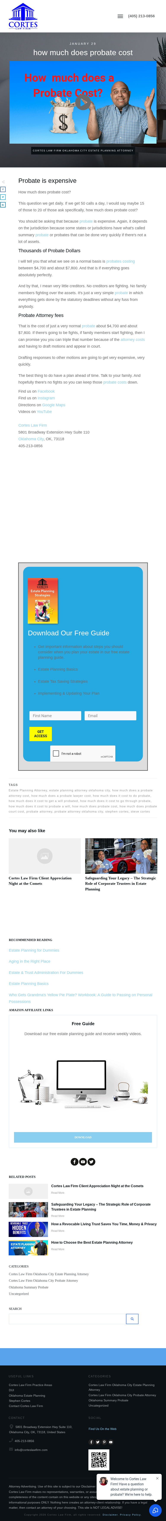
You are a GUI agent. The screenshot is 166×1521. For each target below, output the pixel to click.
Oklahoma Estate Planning (27, 1395)
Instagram (46, 398)
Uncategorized (19, 1294)
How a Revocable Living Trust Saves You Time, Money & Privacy (104, 1224)
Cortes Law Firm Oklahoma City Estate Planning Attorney (49, 1274)
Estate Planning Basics (29, 983)
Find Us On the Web (103, 1429)
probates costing (120, 261)
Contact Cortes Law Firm (26, 1406)
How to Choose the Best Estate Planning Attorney (92, 1242)
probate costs (115, 382)
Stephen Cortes (19, 1400)
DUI (11, 1390)
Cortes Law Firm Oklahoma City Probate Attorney (43, 1280)
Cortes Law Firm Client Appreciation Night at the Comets (45, 867)
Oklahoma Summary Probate (28, 1287)
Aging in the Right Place (29, 961)
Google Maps (53, 405)
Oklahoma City (31, 439)
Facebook (46, 391)
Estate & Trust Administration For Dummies (46, 972)
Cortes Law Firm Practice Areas (30, 1385)
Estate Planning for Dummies (34, 950)
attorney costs (133, 339)
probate (86, 221)
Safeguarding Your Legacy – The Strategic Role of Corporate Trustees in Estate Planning (121, 867)
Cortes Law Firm (32, 425)
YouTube (44, 412)
